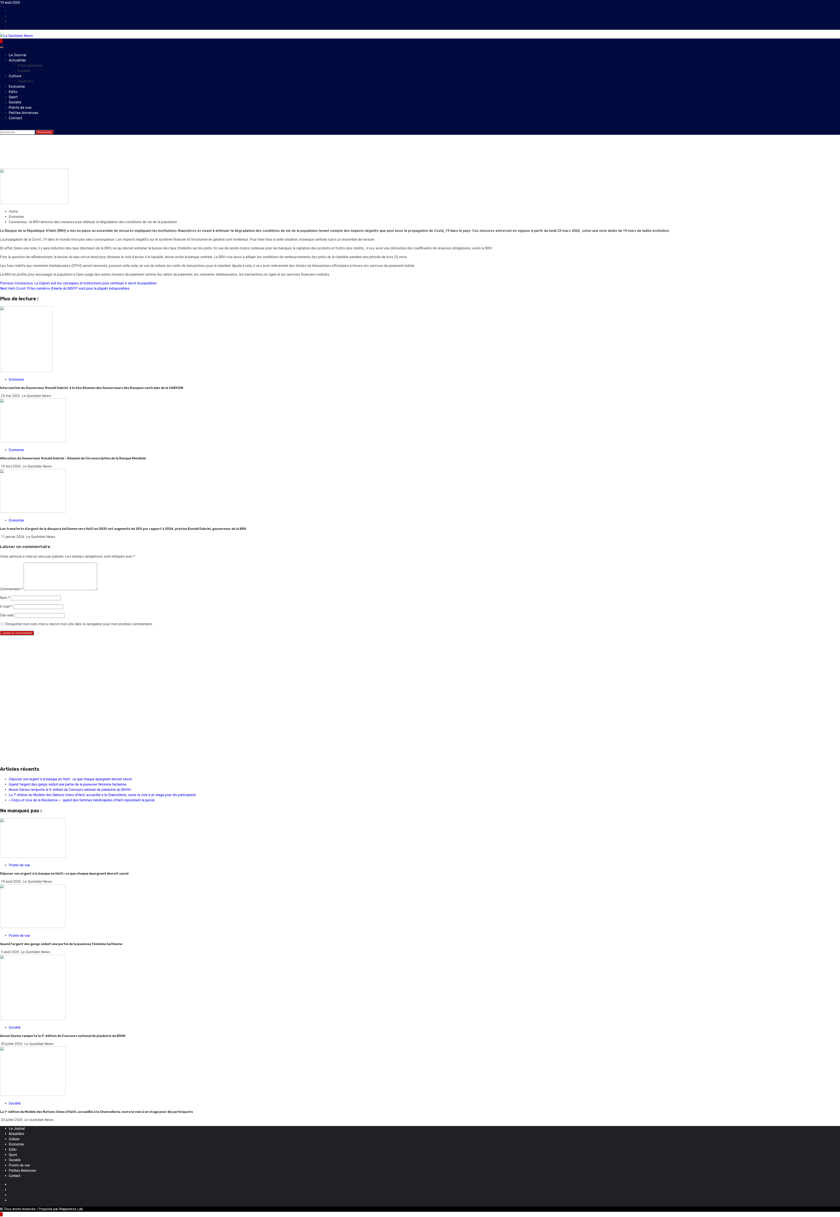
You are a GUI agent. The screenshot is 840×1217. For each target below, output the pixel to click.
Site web (7, 615)
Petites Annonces (23, 113)
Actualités (17, 60)
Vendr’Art (25, 81)
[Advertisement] (131, 669)
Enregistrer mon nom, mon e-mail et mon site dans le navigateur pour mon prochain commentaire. (79, 624)
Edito (13, 92)
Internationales (30, 65)
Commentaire (11, 589)
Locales (24, 71)
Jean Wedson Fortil (39, 166)
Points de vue (20, 107)
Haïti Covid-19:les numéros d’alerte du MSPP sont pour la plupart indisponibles (65, 288)
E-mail (6, 606)
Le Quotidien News (36, 396)
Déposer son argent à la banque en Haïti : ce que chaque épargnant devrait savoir (70, 779)
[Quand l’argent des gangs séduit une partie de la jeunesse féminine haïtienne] (33, 927)
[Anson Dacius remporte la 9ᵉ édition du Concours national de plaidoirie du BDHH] (33, 1019)
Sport (13, 97)
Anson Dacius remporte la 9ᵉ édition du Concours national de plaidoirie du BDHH (70, 790)
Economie (17, 86)
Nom (5, 598)
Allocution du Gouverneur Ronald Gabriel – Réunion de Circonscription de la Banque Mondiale (73, 458)
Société (15, 102)
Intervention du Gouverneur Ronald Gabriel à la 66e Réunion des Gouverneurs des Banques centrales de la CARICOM (91, 388)
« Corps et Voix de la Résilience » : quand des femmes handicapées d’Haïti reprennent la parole (82, 800)
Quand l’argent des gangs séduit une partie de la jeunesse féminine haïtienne (67, 784)
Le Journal (17, 55)
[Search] (1, 127)
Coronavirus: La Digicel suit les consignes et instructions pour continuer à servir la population (78, 283)
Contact (15, 118)
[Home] (1, 41)
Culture (15, 76)
